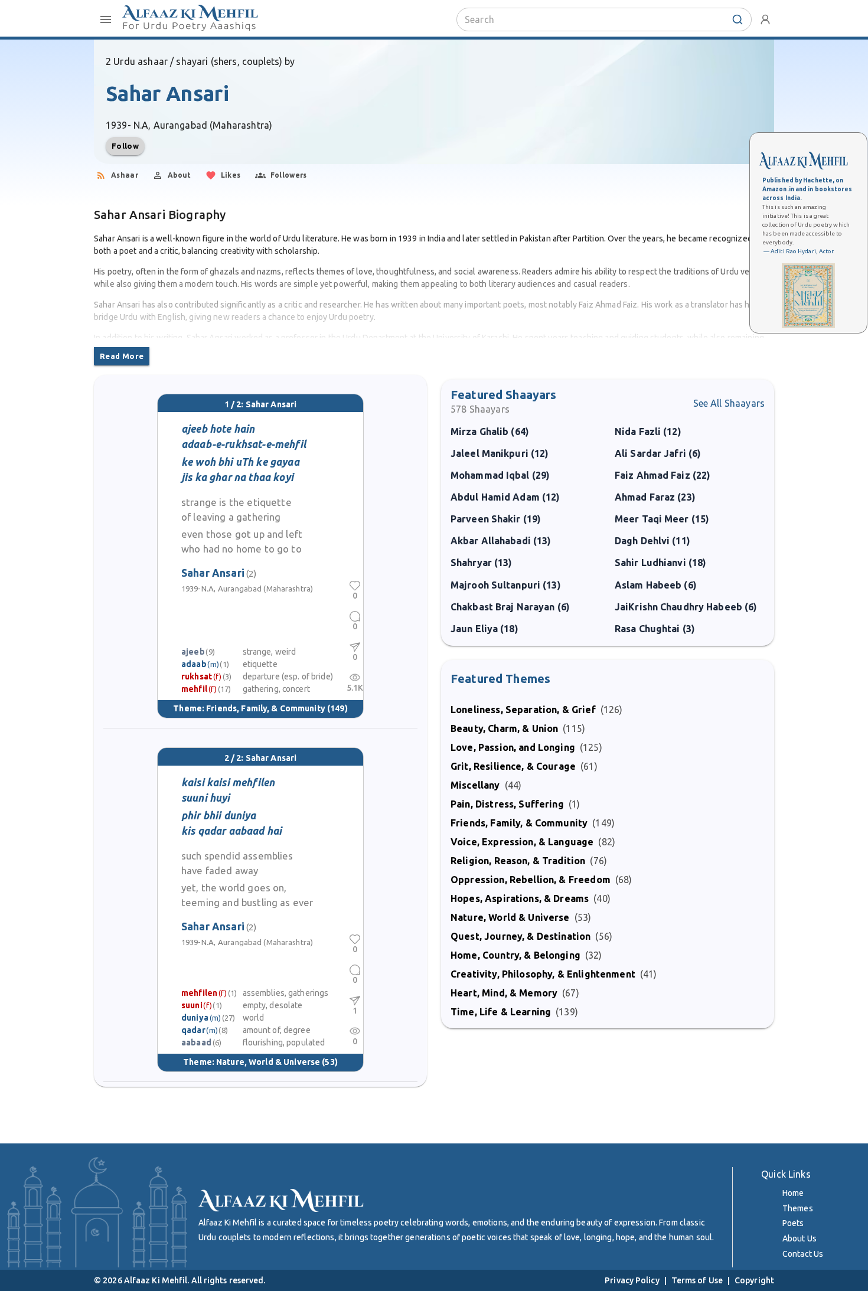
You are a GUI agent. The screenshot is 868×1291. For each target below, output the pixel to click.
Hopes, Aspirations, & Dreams (520, 898)
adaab (194, 664)
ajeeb (193, 651)
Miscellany (475, 785)
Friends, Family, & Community (265, 708)
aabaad (196, 1042)
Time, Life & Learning (501, 1011)
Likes (231, 175)
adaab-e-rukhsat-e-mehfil (243, 444)
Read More (121, 356)
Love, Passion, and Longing (513, 747)
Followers (288, 175)
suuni (192, 1005)
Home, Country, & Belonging (515, 955)
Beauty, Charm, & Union (504, 728)
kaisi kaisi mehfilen (228, 782)
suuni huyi (205, 797)
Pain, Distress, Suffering (507, 804)
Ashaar (124, 175)
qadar (193, 1030)
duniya (194, 1017)
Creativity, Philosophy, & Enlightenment (543, 974)
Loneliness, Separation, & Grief (523, 709)
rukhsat (196, 676)
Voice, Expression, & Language (522, 841)
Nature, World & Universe (268, 1062)
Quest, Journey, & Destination (520, 936)
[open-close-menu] (106, 19)
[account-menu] (765, 19)
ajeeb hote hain (217, 428)
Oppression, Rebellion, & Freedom (531, 879)
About (179, 175)
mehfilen (199, 993)
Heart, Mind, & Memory (504, 993)
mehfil (194, 689)
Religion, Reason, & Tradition (518, 860)
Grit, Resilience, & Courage (513, 766)
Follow (125, 146)
